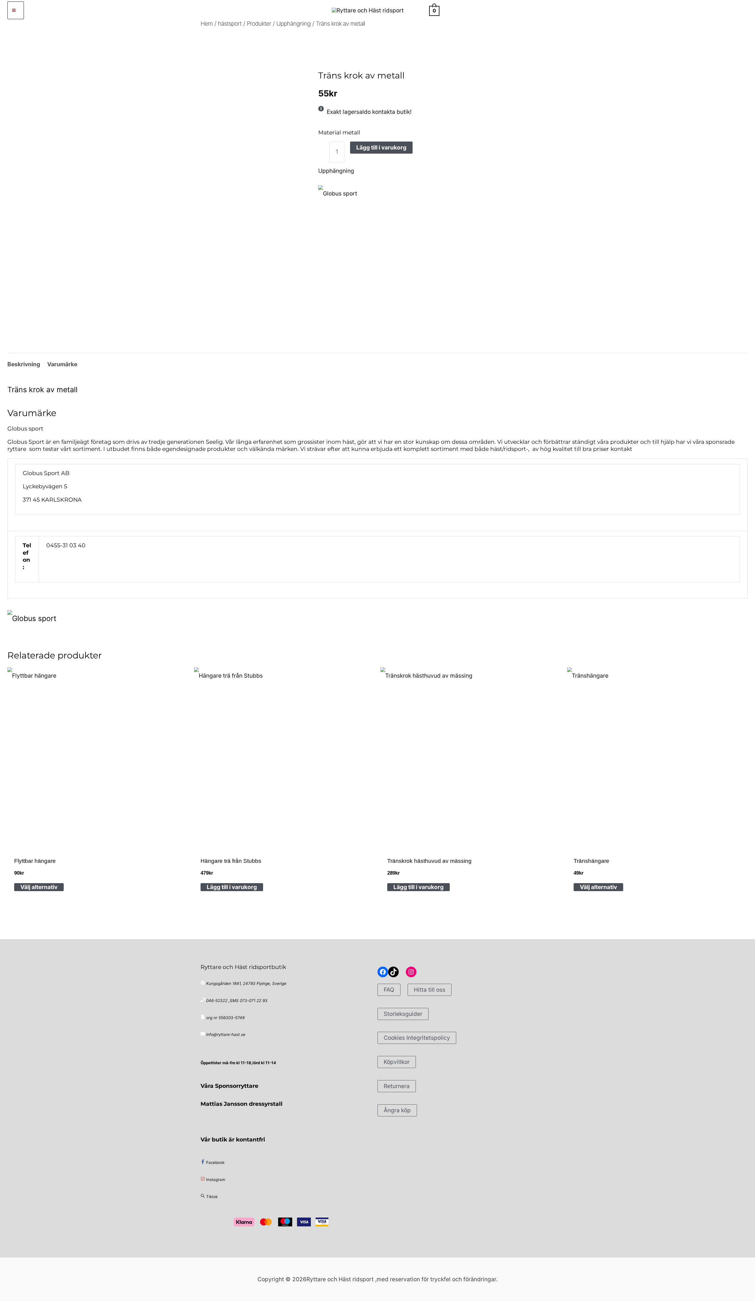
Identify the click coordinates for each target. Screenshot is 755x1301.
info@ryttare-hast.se (225, 1034)
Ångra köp (397, 1110)
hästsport (340, 57)
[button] (419, 10)
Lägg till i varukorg (381, 147)
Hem (322, 57)
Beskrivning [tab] (23, 364)
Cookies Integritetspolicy (417, 1037)
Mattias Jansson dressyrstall (242, 1103)
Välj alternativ (39, 887)
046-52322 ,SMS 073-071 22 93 (236, 1000)
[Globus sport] (337, 193)
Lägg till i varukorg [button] (232, 887)
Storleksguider (403, 1013)
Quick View (98, 839)
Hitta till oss (429, 989)
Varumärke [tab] (62, 364)
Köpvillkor (397, 1061)
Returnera (397, 1086)
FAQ (389, 989)
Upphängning (367, 57)
